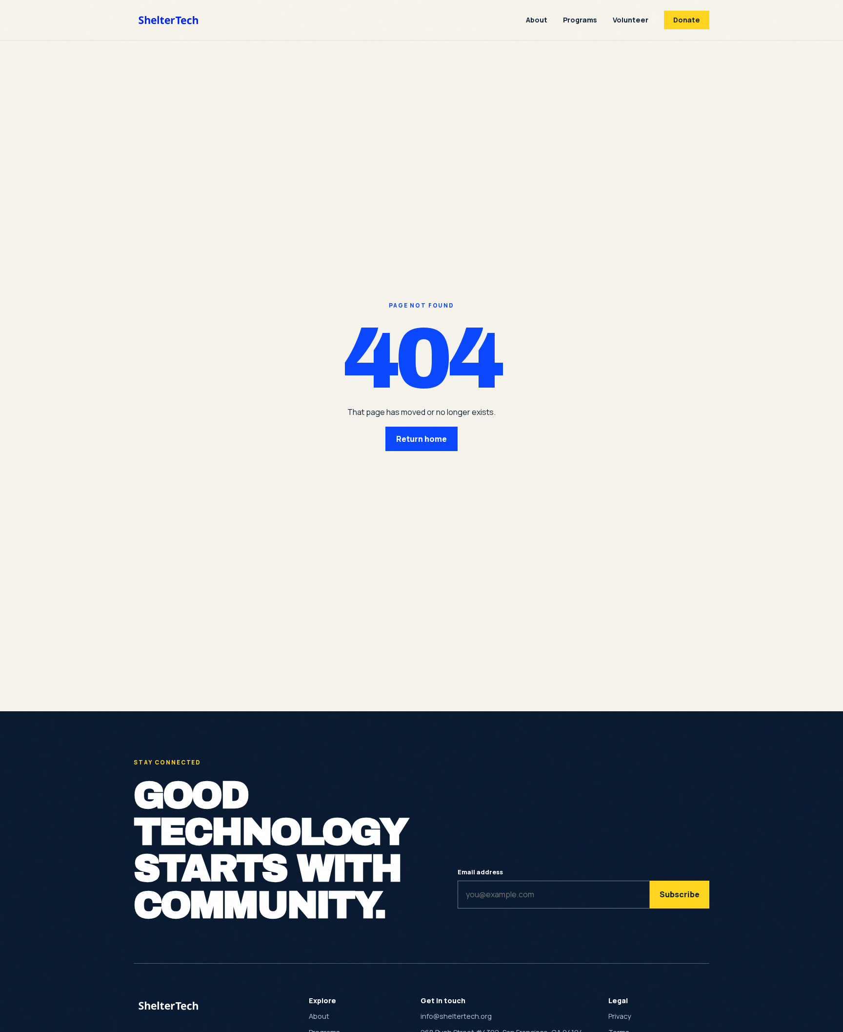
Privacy (619, 1016)
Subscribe (680, 894)
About (536, 19)
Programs (580, 19)
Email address (480, 871)
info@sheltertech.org (456, 1016)
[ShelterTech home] (169, 20)
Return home (421, 438)
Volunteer (630, 19)
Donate (686, 19)
